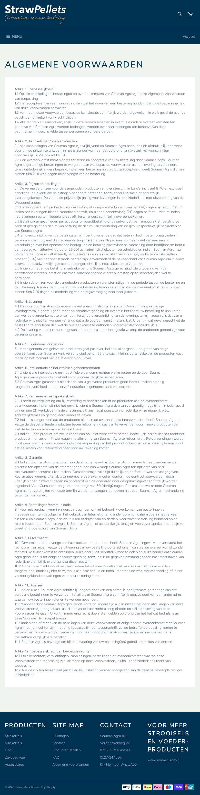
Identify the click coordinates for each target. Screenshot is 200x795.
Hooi (8, 750)
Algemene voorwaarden (70, 764)
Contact (58, 743)
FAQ (55, 757)
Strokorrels (13, 736)
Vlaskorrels (13, 743)
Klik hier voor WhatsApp (118, 764)
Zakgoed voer (15, 757)
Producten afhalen (66, 750)
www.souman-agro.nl (164, 760)
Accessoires (14, 764)
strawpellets (22, 787)
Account (189, 36)
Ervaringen (60, 736)
